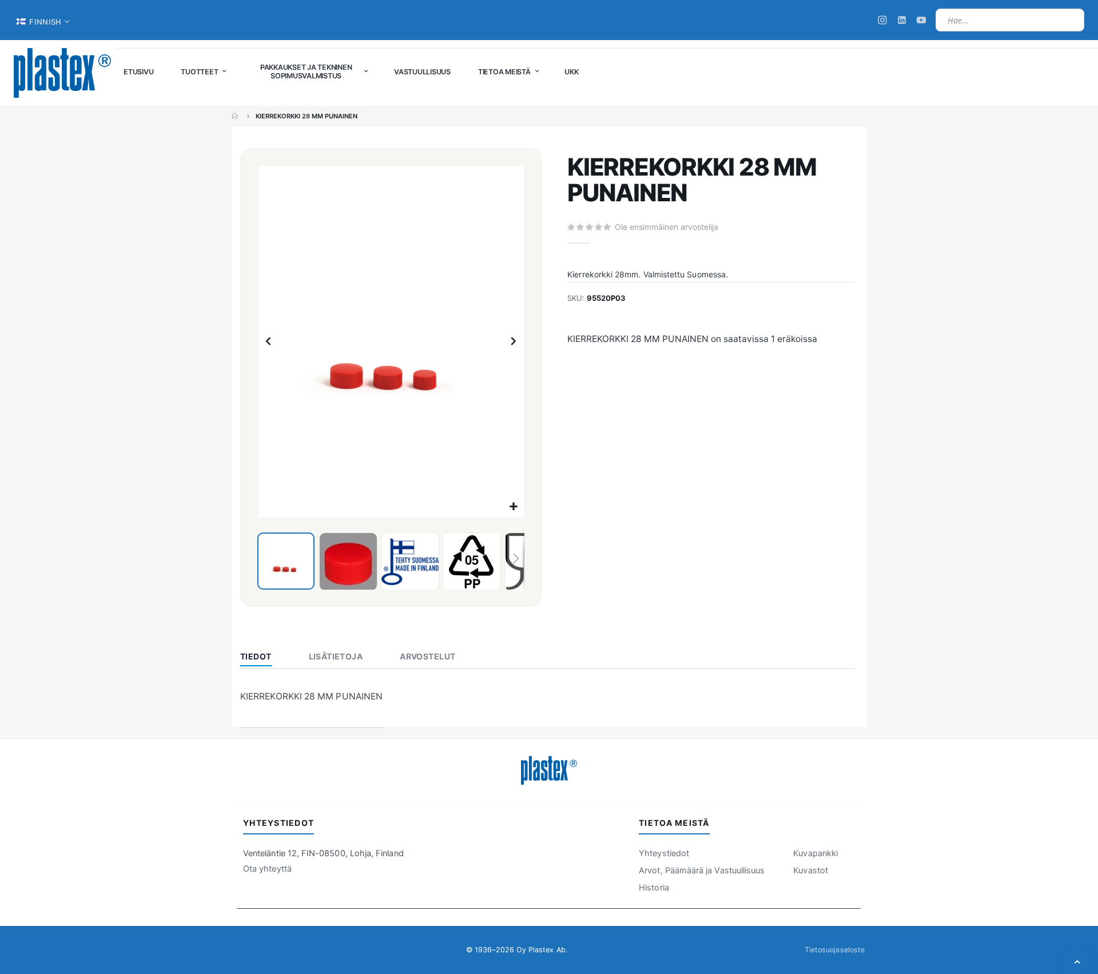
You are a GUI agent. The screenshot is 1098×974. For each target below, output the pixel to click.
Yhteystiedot (664, 853)
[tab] (264, 657)
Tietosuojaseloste (835, 949)
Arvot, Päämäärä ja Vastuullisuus (702, 870)
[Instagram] (882, 20)
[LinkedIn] (902, 20)
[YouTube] (921, 20)
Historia (654, 887)
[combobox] (1010, 20)
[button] (514, 507)
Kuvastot (810, 870)
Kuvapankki (815, 853)
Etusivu (236, 116)
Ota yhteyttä (267, 869)
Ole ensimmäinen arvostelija (666, 227)
